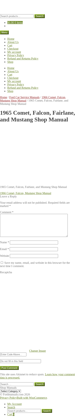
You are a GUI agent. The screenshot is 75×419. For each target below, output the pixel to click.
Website (4, 255)
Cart (9, 45)
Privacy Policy (15, 55)
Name (4, 242)
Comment (6, 212)
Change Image (37, 350)
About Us (13, 42)
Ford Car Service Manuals (24, 97)
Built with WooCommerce (32, 397)
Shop (10, 61)
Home (10, 38)
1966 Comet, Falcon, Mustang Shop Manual (25, 193)
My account (14, 52)
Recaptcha (6, 272)
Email (4, 249)
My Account (14, 403)
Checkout (12, 48)
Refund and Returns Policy (22, 58)
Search (39, 16)
